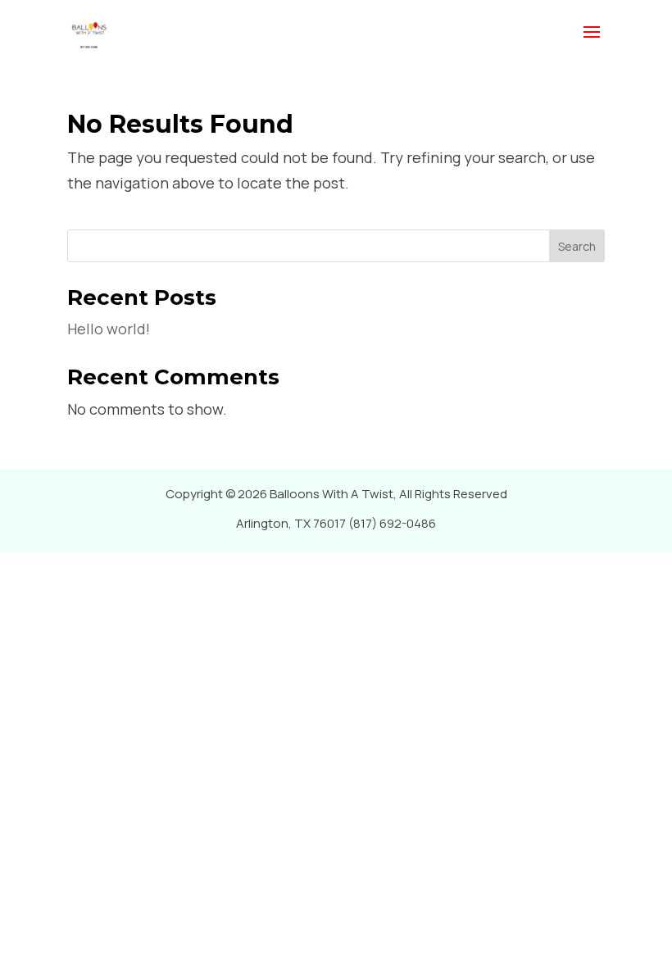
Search (577, 246)
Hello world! (108, 328)
